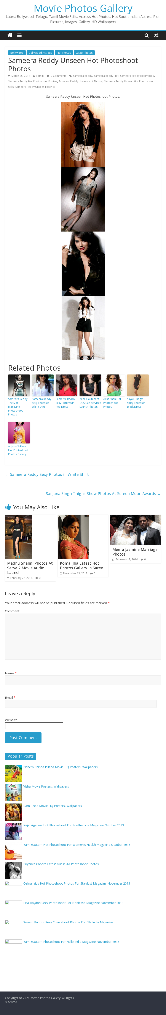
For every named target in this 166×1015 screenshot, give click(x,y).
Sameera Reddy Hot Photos (137, 76)
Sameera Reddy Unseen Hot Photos (80, 81)
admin (40, 76)
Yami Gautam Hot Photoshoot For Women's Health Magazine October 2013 (76, 845)
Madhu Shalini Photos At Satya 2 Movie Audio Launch (30, 568)
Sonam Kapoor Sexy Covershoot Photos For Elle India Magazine (68, 922)
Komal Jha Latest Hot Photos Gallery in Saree (81, 565)
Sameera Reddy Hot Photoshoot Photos (32, 81)
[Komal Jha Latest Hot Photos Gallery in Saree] (73, 517)
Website (11, 720)
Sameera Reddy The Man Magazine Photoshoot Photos (17, 406)
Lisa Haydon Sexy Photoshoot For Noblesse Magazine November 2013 (73, 903)
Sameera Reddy (82, 76)
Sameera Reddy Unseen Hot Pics (35, 87)
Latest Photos (84, 53)
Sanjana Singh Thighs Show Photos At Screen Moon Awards (103, 493)
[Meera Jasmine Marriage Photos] (135, 517)
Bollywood (17, 53)
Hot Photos (64, 53)
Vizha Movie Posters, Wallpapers (46, 786)
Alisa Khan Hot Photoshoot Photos (112, 403)
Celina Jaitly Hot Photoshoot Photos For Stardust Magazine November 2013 (76, 883)
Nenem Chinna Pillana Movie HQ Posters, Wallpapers (60, 767)
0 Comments (58, 76)
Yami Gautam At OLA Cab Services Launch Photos (90, 403)
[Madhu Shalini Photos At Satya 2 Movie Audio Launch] (18, 517)
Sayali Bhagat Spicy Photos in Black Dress (136, 403)
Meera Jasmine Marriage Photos (135, 552)
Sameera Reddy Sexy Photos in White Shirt (41, 403)
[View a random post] (156, 35)
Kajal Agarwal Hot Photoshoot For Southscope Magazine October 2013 (73, 825)
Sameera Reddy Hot (106, 76)
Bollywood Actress (40, 53)
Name (10, 673)
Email (10, 697)
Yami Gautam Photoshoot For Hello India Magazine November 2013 (71, 942)
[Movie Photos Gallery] (10, 35)
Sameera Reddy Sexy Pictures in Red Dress (65, 403)
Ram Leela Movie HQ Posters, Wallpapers (52, 806)
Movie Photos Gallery (83, 8)
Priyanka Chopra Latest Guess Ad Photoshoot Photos (61, 864)
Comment (12, 611)
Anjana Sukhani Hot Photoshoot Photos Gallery (18, 450)
